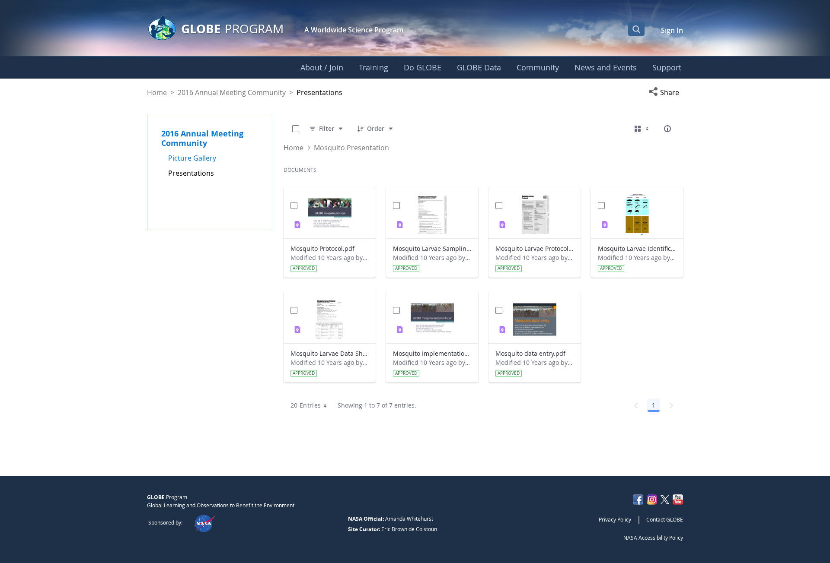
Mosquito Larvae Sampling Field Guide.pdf (432, 248)
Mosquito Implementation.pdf (432, 353)
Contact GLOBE (664, 519)
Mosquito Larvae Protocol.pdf (534, 248)
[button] (665, 92)
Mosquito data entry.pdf (530, 353)
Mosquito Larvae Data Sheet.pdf (329, 353)
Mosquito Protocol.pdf (322, 248)
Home (157, 92)
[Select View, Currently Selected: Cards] (642, 129)
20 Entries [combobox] (305, 405)
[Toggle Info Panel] (667, 129)
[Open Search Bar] (636, 29)
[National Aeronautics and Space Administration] (204, 522)
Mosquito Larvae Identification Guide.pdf (637, 248)
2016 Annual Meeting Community (232, 92)
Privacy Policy (615, 519)
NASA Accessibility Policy (653, 537)
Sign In (672, 30)
